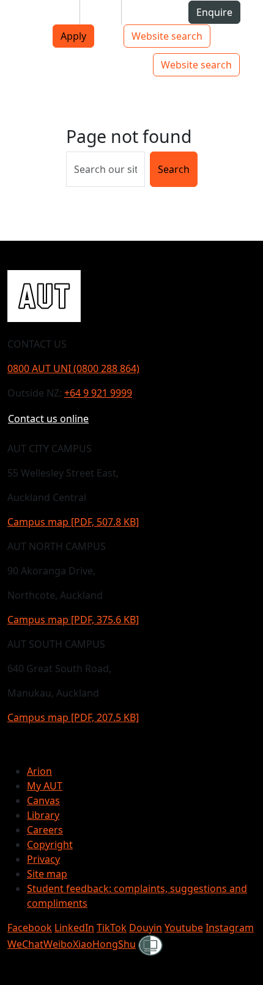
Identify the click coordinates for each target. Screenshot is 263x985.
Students (49, 12)
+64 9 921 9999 (98, 393)
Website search (167, 36)
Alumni (148, 12)
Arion (39, 771)
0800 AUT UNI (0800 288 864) (73, 368)
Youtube (184, 927)
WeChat (25, 944)
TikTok (112, 927)
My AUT (44, 786)
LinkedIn (74, 927)
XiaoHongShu (104, 944)
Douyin (145, 927)
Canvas (43, 800)
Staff (100, 12)
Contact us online (48, 418)
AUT (19, 64)
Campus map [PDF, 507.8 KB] (73, 522)
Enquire (214, 12)
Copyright (50, 844)
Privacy (43, 859)
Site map (47, 874)
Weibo (58, 944)
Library (43, 815)
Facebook (29, 927)
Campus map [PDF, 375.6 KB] (73, 619)
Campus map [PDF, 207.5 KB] (73, 717)
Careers (45, 830)
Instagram (230, 927)
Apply (73, 36)
